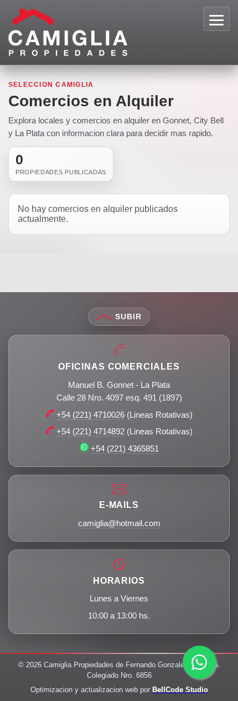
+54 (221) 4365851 (125, 448)
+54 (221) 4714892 (90, 431)
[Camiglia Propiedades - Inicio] (114, 32)
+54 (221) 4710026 (90, 414)
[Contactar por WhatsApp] (199, 662)
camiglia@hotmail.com (119, 523)
